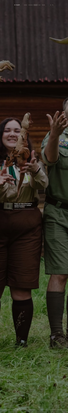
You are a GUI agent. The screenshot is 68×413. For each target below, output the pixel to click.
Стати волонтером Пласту (17, 409)
